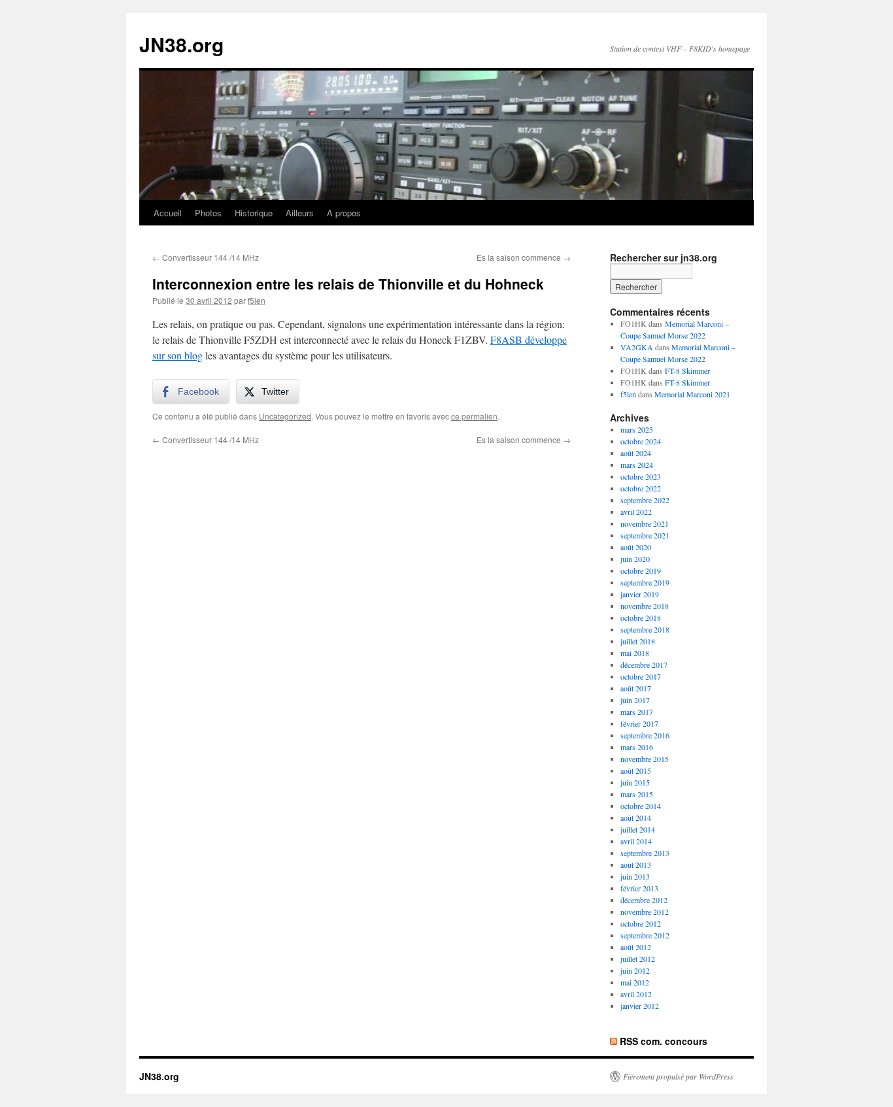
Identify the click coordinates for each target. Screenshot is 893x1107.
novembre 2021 (644, 523)
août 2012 (635, 947)
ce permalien (474, 415)
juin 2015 (635, 782)
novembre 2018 (644, 606)
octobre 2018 (640, 617)
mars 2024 (636, 464)
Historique (254, 213)
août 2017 (635, 688)
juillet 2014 (637, 829)
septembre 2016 (644, 735)
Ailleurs (300, 213)
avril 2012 (636, 994)
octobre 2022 (640, 488)
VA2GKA (636, 347)
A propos (344, 213)
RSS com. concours (663, 1041)
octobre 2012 (640, 923)
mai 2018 (634, 653)
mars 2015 (636, 794)
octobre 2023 (640, 476)
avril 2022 (636, 511)
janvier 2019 (639, 594)
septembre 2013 (644, 853)
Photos (208, 213)
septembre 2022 (644, 500)
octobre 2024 (640, 441)
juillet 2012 (637, 958)
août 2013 (635, 864)
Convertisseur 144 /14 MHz (205, 257)
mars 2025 (636, 429)
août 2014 (635, 817)
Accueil (168, 213)
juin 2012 (635, 970)
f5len (256, 300)
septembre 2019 (644, 582)
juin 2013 (635, 876)
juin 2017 (635, 700)
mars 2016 (636, 747)
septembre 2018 (644, 629)
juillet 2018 (637, 641)
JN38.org (181, 44)
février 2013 (639, 888)
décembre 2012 (643, 900)
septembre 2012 (644, 935)
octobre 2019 (640, 570)
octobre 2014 (640, 806)
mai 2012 (634, 982)
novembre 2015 (644, 758)
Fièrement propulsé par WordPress (678, 1076)
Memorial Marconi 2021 (692, 394)
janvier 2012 (639, 1005)
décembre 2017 (643, 664)
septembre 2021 (644, 535)
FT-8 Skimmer (687, 370)
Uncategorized (285, 415)
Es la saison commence (524, 257)
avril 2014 (636, 841)
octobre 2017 (640, 676)
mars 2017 (636, 711)
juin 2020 (635, 559)
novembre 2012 (644, 911)
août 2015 (635, 770)
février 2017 (639, 723)
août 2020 (635, 547)
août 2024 (635, 453)
